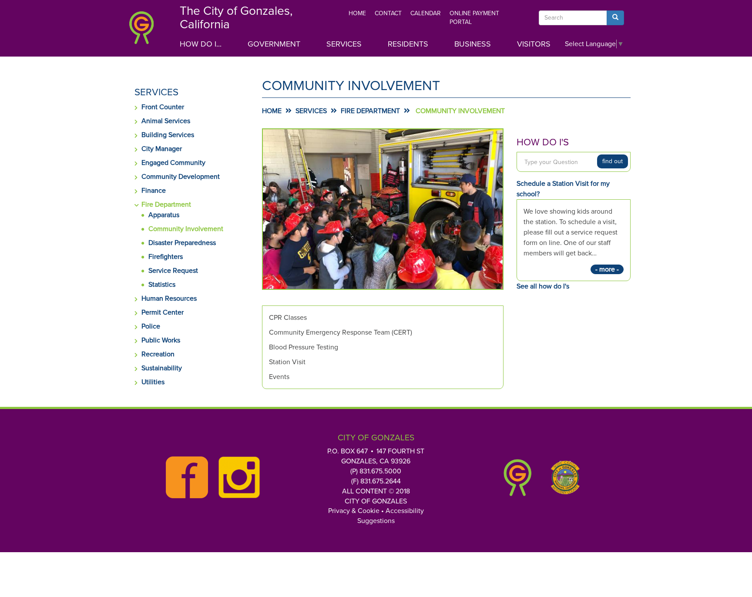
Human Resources (169, 298)
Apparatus (163, 215)
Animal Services (165, 121)
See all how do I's (543, 286)
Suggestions (376, 521)
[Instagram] (237, 477)
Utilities (152, 382)
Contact (388, 13)
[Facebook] (184, 477)
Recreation (158, 354)
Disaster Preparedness (182, 242)
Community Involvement (185, 229)
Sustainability (161, 368)
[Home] (147, 30)
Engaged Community (173, 162)
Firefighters (165, 256)
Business (472, 44)
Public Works (160, 340)
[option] (383, 209)
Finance (153, 190)
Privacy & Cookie (353, 510)
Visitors (534, 44)
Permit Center (162, 312)
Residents (408, 44)
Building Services (167, 135)
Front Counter (162, 107)
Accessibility (405, 510)
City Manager (161, 148)
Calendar (425, 13)
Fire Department (166, 204)
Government (274, 44)
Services (344, 44)
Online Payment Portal (474, 18)
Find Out (612, 161)
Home (357, 13)
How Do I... (201, 44)
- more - (607, 269)
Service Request (173, 270)
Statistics (161, 284)
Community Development (180, 176)
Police (150, 326)
